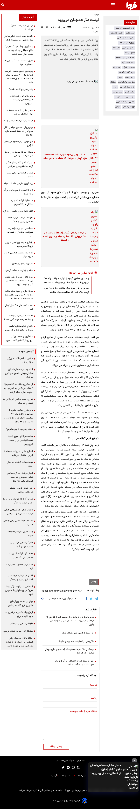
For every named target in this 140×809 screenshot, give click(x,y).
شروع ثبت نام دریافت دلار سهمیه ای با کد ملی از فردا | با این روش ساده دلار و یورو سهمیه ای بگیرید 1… (70, 620)
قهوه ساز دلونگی (129, 106)
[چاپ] (43, 27)
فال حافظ (116, 47)
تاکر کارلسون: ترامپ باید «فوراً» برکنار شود (18, 192)
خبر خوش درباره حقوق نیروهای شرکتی (18, 143)
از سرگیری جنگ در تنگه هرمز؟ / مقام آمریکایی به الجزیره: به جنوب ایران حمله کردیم (18, 50)
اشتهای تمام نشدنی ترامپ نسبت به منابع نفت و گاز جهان (19, 328)
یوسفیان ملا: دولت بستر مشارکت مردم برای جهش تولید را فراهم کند (69, 651)
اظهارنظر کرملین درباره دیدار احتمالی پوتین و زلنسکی (20, 220)
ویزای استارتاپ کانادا (127, 42)
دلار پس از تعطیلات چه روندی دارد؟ (76, 641)
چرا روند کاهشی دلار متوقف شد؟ (78, 633)
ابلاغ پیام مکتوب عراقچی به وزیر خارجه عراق (18, 255)
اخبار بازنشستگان (116, 33)
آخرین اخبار (28, 17)
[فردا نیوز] (132, 5)
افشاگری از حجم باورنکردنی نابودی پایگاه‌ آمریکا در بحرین (19, 338)
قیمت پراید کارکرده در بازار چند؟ (18, 121)
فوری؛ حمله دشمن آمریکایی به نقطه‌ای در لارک (19, 62)
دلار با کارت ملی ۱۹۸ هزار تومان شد (19, 307)
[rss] (77, 767)
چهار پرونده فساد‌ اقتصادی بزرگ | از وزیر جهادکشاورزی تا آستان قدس (74, 663)
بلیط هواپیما (117, 92)
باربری (115, 87)
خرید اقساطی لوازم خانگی (125, 28)
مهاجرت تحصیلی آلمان (126, 37)
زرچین (120, 77)
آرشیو (54, 776)
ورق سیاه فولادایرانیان (126, 82)
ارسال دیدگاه (56, 747)
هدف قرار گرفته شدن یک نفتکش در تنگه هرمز (21, 202)
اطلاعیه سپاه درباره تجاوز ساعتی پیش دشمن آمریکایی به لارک (18, 38)
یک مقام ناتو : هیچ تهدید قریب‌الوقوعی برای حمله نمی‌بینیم (21, 99)
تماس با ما (67, 776)
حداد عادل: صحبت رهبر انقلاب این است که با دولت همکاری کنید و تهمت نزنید (19, 280)
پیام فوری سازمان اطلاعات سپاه (18, 183)
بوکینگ (113, 82)
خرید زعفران (130, 77)
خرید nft (116, 67)
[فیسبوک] (87, 599)
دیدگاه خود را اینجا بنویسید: (83, 711)
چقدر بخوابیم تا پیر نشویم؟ (21, 89)
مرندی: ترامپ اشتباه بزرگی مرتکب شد (21, 27)
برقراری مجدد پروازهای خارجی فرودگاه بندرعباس (19, 244)
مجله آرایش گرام (128, 62)
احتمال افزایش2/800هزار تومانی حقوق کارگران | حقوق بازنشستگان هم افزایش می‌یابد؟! (105, 769)
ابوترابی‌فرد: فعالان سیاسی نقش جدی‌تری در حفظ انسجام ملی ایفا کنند (18, 131)
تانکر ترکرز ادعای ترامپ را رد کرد (18, 211)
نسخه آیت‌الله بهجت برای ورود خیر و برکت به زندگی (19, 154)
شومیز (117, 106)
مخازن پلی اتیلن (128, 47)
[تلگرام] (96, 599)
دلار (92, 582)
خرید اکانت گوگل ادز (127, 72)
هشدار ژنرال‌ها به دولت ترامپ (19, 270)
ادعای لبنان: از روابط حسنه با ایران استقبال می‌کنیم (20, 112)
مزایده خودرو (130, 92)
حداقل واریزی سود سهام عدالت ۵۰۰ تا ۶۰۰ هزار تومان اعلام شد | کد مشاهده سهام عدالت (65, 156)
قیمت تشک (130, 33)
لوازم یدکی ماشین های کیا (125, 97)
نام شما (93, 685)
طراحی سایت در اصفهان (125, 102)
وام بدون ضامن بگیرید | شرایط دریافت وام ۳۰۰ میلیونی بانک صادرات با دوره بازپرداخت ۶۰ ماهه (64, 236)
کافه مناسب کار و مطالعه (125, 57)
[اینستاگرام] (72, 767)
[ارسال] (48, 27)
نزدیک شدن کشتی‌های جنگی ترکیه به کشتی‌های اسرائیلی (19, 164)
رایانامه (93, 698)
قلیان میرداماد (129, 52)
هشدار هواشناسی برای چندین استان (19, 175)
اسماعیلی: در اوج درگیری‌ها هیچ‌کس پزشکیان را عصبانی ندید (20, 232)
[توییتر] (91, 599)
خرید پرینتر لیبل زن (127, 87)
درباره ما (82, 776)
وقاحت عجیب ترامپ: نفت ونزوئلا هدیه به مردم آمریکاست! (18, 317)
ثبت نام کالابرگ (129, 67)
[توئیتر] (62, 767)
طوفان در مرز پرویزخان (22, 263)
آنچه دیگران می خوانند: (81, 273)
